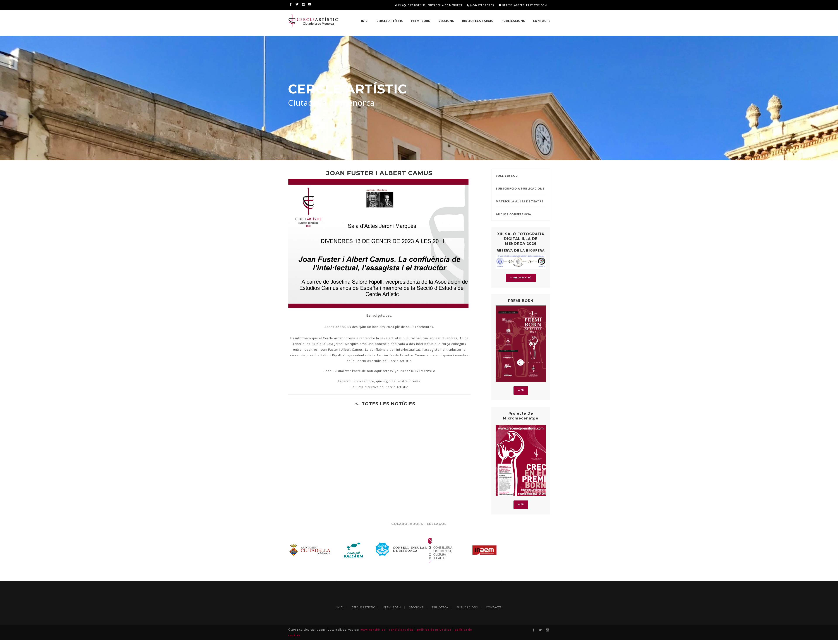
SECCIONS (446, 20)
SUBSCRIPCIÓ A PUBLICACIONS (520, 188)
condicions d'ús (401, 629)
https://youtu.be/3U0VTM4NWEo (409, 371)
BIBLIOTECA (439, 607)
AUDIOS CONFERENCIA (513, 214)
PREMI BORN (421, 20)
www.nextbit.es (373, 629)
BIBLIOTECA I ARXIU (478, 20)
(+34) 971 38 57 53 (481, 5)
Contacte (541, 20)
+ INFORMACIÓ (520, 277)
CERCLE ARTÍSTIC (389, 20)
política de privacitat (434, 629)
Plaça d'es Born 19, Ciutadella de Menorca (429, 5)
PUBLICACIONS (513, 20)
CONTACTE (493, 607)
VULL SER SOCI (507, 176)
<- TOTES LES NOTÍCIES (385, 403)
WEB (521, 390)
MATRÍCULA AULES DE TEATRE (519, 201)
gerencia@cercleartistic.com (524, 5)
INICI (365, 20)
